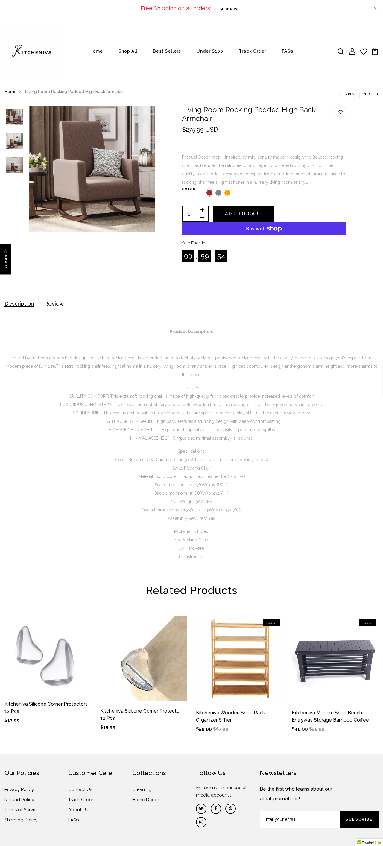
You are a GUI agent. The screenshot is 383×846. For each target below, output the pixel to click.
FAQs (287, 51)
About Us (78, 809)
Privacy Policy (19, 789)
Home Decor (145, 799)
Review (54, 303)
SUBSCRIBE (359, 819)
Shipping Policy (20, 820)
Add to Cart (243, 213)
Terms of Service (21, 809)
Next (368, 94)
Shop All (127, 51)
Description (19, 303)
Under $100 (210, 51)
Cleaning (141, 789)
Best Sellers (167, 51)
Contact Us (80, 789)
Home (96, 51)
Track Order (252, 51)
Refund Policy (19, 799)
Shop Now (229, 9)
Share (6, 262)
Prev (350, 94)
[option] (14, 118)
